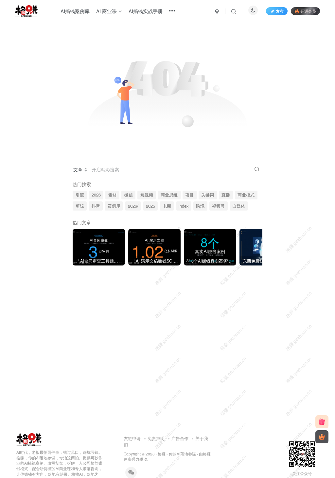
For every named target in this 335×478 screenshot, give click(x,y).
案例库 (114, 206)
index (183, 206)
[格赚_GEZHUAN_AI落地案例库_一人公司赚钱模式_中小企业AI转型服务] (29, 439)
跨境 (200, 206)
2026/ (133, 206)
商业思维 (169, 195)
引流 (80, 195)
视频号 (218, 206)
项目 (189, 195)
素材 (112, 195)
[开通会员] (321, 436)
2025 (150, 206)
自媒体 (238, 206)
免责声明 (156, 438)
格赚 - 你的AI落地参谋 (177, 453)
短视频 (146, 195)
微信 (128, 195)
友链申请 (132, 438)
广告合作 (179, 438)
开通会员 (308, 11)
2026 (96, 195)
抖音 (96, 206)
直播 (225, 195)
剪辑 (80, 206)
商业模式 (246, 195)
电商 (167, 206)
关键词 (207, 195)
